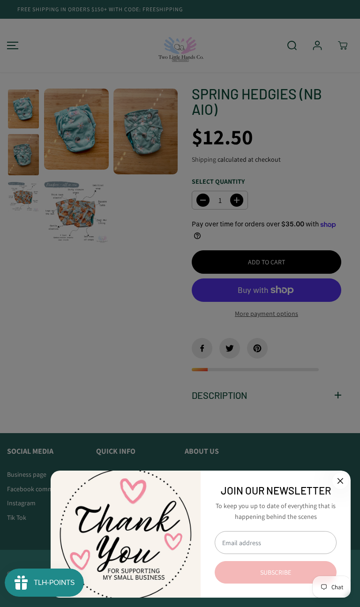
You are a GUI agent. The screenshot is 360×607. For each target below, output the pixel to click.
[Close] (340, 481)
